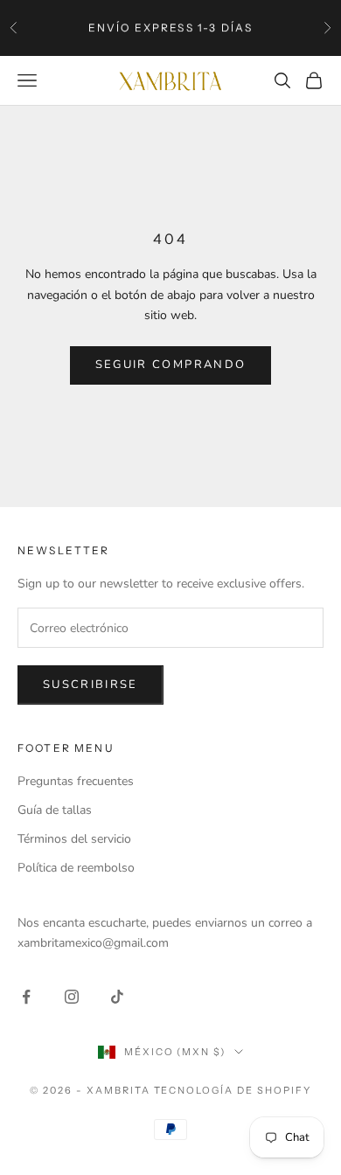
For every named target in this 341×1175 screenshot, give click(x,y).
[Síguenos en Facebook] (26, 996)
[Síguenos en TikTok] (117, 996)
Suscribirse (90, 684)
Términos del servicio (74, 839)
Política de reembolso (76, 867)
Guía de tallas (54, 810)
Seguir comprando (170, 364)
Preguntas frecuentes (75, 781)
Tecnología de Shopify (233, 1090)
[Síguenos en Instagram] (71, 996)
